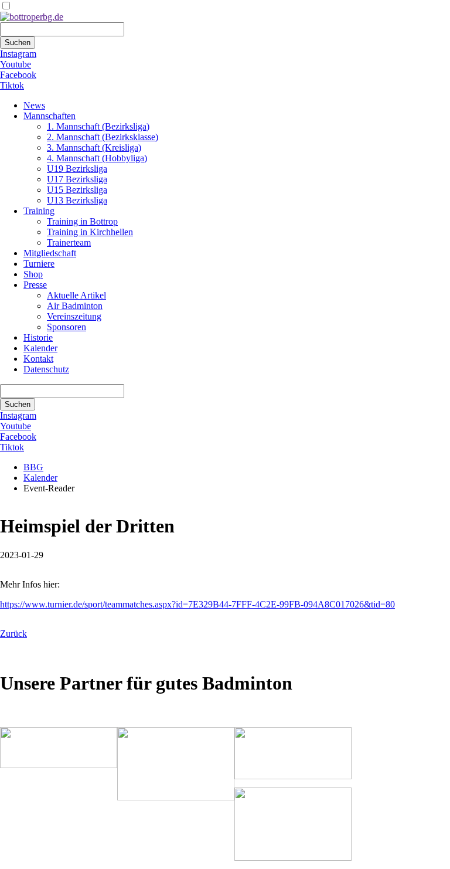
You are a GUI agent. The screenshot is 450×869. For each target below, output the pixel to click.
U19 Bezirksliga (77, 169)
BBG (33, 467)
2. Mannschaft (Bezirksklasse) (102, 137)
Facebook (18, 75)
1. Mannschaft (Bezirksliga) (98, 126)
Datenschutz (46, 369)
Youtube (15, 64)
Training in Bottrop (82, 221)
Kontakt (38, 359)
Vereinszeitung (74, 316)
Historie (38, 337)
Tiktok (12, 85)
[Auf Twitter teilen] (28, 655)
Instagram (18, 54)
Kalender (40, 348)
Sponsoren (66, 327)
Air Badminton (75, 306)
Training (38, 211)
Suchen (17, 42)
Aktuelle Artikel (76, 295)
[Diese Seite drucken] (4, 655)
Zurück (13, 634)
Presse (35, 285)
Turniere (38, 264)
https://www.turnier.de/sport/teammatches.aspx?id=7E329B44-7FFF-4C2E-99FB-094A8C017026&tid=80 (197, 604)
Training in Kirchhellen (90, 232)
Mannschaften (49, 116)
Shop (33, 274)
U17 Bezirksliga (77, 179)
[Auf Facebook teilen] (16, 655)
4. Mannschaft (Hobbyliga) (97, 158)
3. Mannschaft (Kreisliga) (94, 147)
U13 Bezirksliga (77, 200)
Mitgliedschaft (49, 253)
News (34, 105)
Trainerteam (69, 242)
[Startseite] (31, 17)
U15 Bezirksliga (77, 190)
